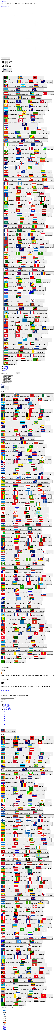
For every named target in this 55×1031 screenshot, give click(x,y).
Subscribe (3, 699)
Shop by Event (8, 65)
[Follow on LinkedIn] (4, 722)
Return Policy (6, 705)
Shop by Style (8, 62)
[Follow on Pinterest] (4, 718)
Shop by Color (8, 63)
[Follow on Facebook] (4, 712)
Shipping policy (7, 709)
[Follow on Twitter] (4, 714)
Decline (7, 679)
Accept (2, 679)
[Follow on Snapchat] (4, 724)
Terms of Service (7, 708)
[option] (10, 78)
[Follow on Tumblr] (4, 726)
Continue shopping (5, 690)
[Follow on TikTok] (4, 720)
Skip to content (4, 1)
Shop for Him (8, 66)
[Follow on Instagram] (4, 716)
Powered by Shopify (17, 1007)
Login (3, 385)
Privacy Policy (6, 707)
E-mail (15, 697)
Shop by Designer (9, 61)
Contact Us (6, 704)
